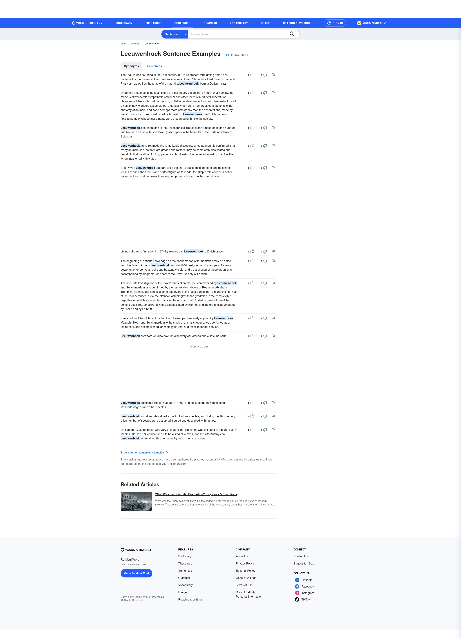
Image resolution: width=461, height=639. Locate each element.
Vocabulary (185, 585)
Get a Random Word (136, 573)
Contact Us (301, 556)
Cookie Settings (246, 578)
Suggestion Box (304, 563)
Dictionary (184, 556)
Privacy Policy (245, 563)
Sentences (172, 34)
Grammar (184, 578)
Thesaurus (185, 563)
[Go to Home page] (87, 23)
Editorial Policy (245, 570)
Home (124, 43)
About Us (242, 556)
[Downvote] (265, 75)
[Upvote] (252, 75)
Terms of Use (244, 585)
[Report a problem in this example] (273, 75)
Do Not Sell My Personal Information (249, 594)
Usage (182, 592)
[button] (335, 23)
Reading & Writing (190, 599)
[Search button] (293, 34)
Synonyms (131, 66)
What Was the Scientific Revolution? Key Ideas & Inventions (196, 494)
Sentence (135, 43)
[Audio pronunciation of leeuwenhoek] (227, 55)
